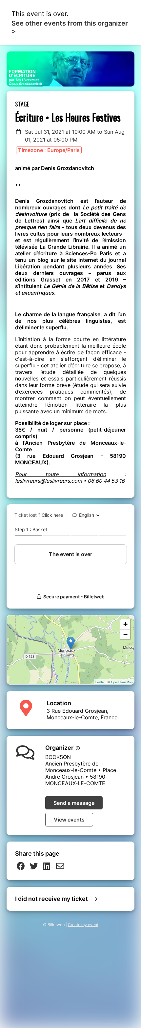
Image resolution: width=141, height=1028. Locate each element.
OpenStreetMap (121, 682)
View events (69, 819)
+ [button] (125, 624)
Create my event (83, 924)
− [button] (125, 634)
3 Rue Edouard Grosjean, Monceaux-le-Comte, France (82, 714)
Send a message (73, 803)
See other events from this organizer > (69, 27)
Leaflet (100, 682)
